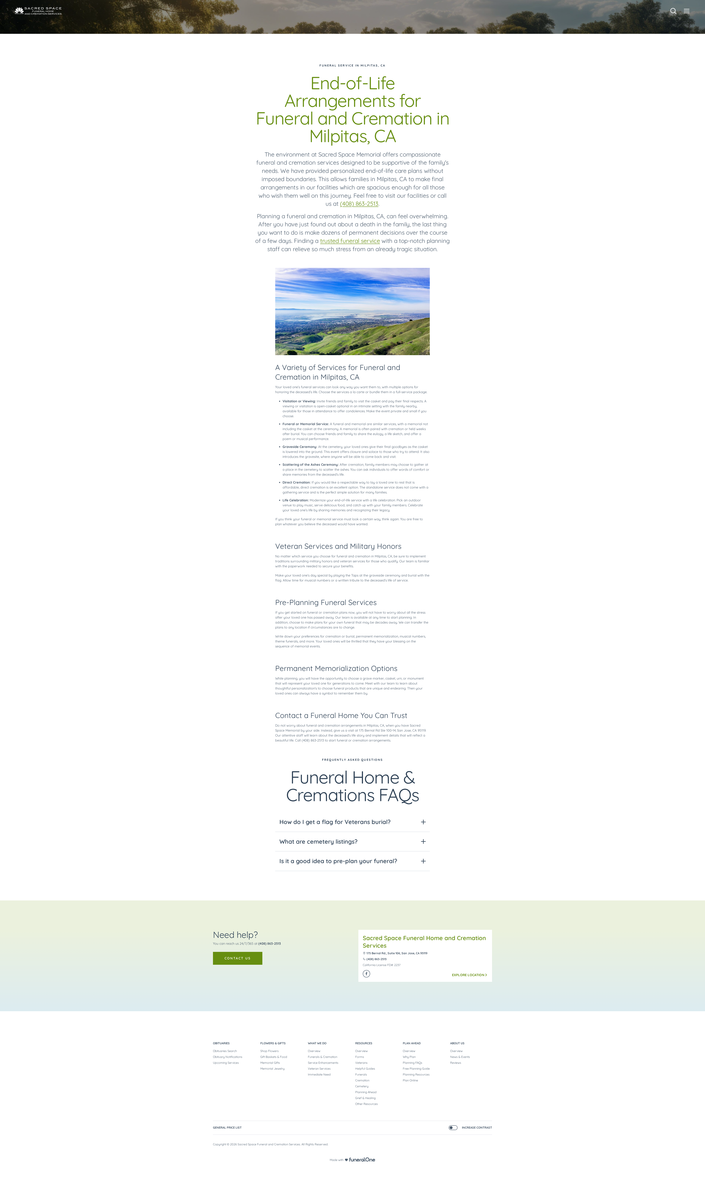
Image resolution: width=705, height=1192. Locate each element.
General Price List (227, 1127)
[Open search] (673, 11)
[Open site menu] (686, 11)
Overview (314, 1051)
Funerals (361, 1074)
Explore (468, 975)
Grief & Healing (365, 1098)
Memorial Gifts (270, 1062)
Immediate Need (319, 1074)
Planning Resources (416, 1074)
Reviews (455, 1062)
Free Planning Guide (416, 1068)
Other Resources (366, 1104)
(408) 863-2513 (359, 203)
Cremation (362, 1080)
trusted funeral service (350, 240)
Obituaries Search (225, 1051)
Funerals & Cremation (322, 1057)
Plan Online (410, 1080)
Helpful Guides (365, 1068)
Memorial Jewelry (272, 1068)
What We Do (317, 1043)
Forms (359, 1057)
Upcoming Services (226, 1062)
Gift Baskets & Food (273, 1057)
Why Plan (409, 1057)
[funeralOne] (362, 1159)
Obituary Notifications (227, 1057)
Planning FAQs (412, 1062)
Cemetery (361, 1086)
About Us (457, 1043)
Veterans (361, 1062)
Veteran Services (319, 1068)
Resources (363, 1043)
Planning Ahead (366, 1092)
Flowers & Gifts (273, 1043)
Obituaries (221, 1043)
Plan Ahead (412, 1043)
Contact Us (238, 958)
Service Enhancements (323, 1062)
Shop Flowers (269, 1051)
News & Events (460, 1057)
